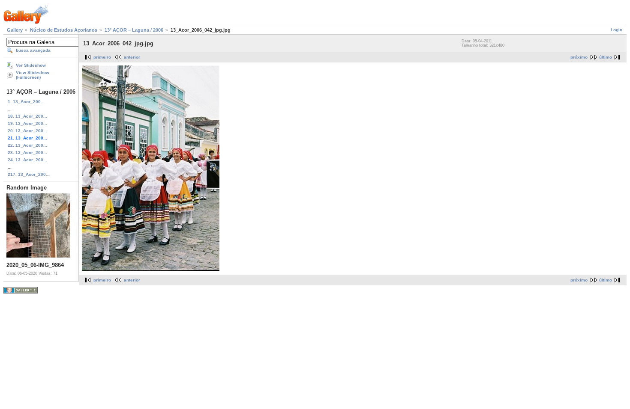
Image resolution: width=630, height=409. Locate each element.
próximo (579, 57)
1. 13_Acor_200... (26, 101)
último (605, 57)
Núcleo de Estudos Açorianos (63, 30)
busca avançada (33, 50)
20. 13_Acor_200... (27, 130)
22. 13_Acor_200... (27, 145)
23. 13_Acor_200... (27, 152)
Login (616, 29)
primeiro (102, 57)
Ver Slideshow (31, 65)
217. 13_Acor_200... (29, 174)
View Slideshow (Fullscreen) (32, 75)
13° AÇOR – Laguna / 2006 (134, 30)
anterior (132, 57)
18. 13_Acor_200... (27, 116)
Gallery (15, 30)
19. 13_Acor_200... (27, 123)
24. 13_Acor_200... (27, 159)
